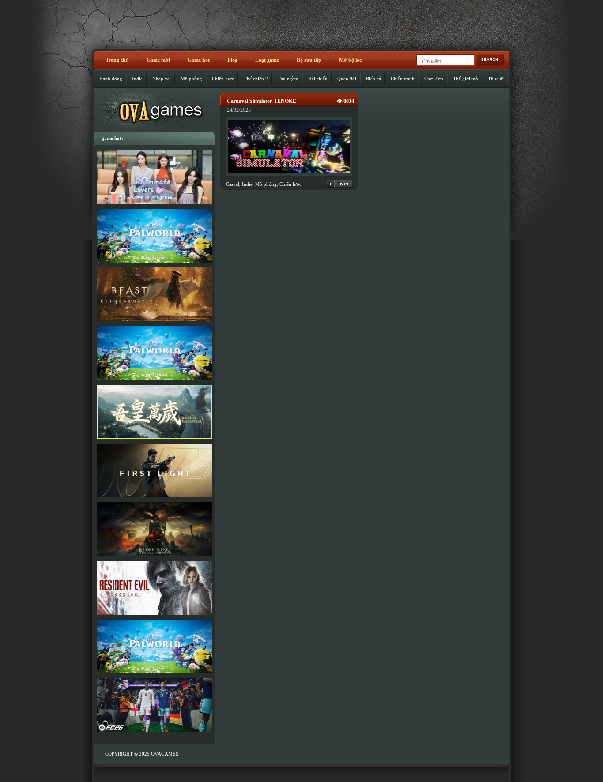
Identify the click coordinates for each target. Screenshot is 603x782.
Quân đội (346, 78)
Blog (232, 60)
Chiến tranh (403, 78)
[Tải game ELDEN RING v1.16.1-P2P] (154, 529)
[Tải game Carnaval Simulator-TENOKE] (289, 176)
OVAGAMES (164, 753)
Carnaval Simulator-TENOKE (261, 101)
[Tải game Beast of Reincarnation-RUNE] (154, 294)
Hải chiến (318, 78)
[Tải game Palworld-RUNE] (154, 236)
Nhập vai (161, 78)
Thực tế (495, 78)
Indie (137, 78)
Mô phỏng (191, 78)
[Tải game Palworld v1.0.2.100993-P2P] (154, 646)
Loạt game (267, 60)
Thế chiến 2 (256, 78)
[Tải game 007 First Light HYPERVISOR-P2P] (154, 470)
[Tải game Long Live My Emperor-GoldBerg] (154, 412)
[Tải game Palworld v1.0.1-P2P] (154, 353)
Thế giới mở (465, 78)
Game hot (199, 60)
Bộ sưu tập (309, 60)
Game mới (158, 60)
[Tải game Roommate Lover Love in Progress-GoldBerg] (154, 177)
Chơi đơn (433, 78)
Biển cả (373, 78)
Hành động (110, 78)
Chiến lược (223, 78)
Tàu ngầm (288, 78)
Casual (232, 184)
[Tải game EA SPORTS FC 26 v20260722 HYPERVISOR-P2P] (154, 705)
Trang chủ (117, 60)
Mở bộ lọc (350, 60)
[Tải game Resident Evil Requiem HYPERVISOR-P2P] (154, 588)
